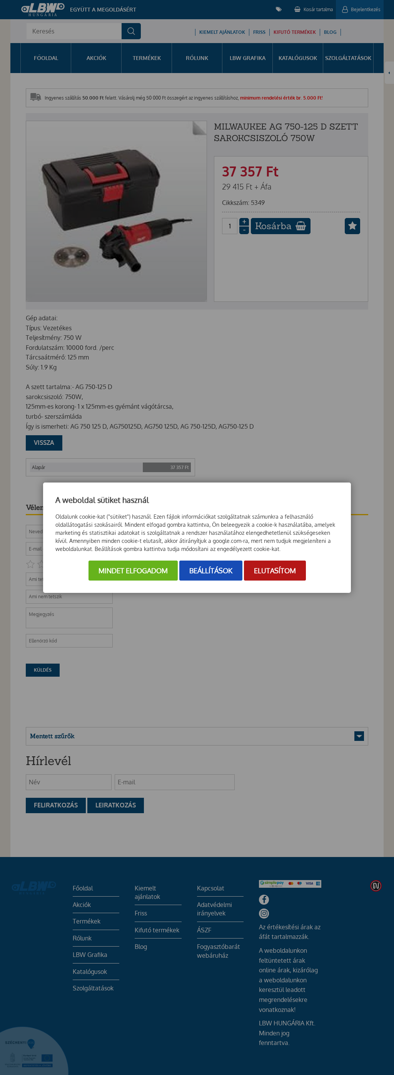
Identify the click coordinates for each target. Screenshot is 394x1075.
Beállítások (210, 570)
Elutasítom (275, 570)
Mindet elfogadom (133, 570)
